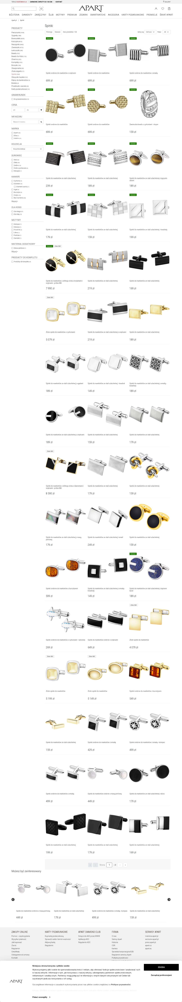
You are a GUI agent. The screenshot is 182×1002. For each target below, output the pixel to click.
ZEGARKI (83, 14)
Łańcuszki (17, 50)
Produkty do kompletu (22, 262)
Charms (16, 59)
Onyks (17, 195)
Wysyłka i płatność (19, 939)
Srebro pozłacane (21, 168)
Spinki (16, 74)
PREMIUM (72, 14)
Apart (17, 133)
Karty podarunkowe (21, 89)
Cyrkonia (18, 181)
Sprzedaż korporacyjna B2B (123, 952)
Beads (16, 53)
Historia (115, 942)
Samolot (17, 238)
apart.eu (148, 949)
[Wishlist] (162, 8)
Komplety (17, 62)
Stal (16, 160)
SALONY (167, 2)
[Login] (156, 8)
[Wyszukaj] (13, 9)
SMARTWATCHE (97, 14)
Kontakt (15, 958)
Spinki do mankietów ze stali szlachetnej (69, 911)
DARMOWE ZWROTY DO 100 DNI (41, 2)
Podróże (17, 235)
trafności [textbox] (149, 32)
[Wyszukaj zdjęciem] (41, 9)
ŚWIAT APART (166, 14)
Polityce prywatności (120, 985)
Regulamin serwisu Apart (121, 955)
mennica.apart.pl (151, 936)
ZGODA (161, 967)
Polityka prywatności (120, 958)
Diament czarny (22, 187)
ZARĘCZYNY (40, 14)
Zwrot (14, 945)
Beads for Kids (19, 56)
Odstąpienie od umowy (20, 955)
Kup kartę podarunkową (54, 936)
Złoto (17, 162)
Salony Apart (117, 939)
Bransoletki (18, 38)
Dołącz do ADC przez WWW (89, 936)
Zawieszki (18, 47)
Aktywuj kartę (50, 942)
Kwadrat (18, 230)
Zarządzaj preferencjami (161, 975)
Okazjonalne (18, 68)
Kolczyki (17, 41)
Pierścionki (18, 32)
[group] (34, 899)
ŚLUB (51, 14)
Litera (17, 232)
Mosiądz (18, 171)
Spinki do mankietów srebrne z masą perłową (33, 911)
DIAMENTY (27, 14)
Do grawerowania (21, 99)
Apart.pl (14, 20)
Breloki (15, 83)
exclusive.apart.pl (152, 939)
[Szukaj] (41, 110)
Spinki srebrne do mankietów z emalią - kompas (109, 911)
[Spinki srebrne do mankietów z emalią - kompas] (110, 888)
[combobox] (27, 149)
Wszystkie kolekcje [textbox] (19, 149)
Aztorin (17, 138)
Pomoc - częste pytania (21, 936)
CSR (113, 945)
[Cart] (169, 8)
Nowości (57, 32)
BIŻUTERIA (14, 14)
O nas (114, 936)
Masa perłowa (20, 248)
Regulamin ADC (84, 942)
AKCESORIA (113, 14)
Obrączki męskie (20, 77)
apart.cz (148, 945)
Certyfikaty (16, 952)
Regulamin (16, 949)
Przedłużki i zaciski (20, 86)
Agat (16, 189)
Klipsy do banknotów (21, 80)
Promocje (49, 32)
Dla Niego (18, 211)
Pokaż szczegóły (39, 997)
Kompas (18, 224)
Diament (18, 184)
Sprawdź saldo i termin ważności (58, 939)
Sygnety (16, 35)
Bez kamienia (20, 198)
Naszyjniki (18, 44)
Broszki (16, 65)
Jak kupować (17, 942)
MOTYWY (60, 14)
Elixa (16, 135)
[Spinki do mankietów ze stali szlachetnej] (72, 888)
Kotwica (17, 227)
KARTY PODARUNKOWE (133, 14)
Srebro (17, 165)
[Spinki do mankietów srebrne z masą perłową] (34, 888)
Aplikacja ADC (83, 939)
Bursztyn (18, 192)
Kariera (114, 949)
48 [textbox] (165, 32)
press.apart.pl (150, 942)
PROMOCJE (151, 14)
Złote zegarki (18, 71)
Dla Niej (18, 214)
